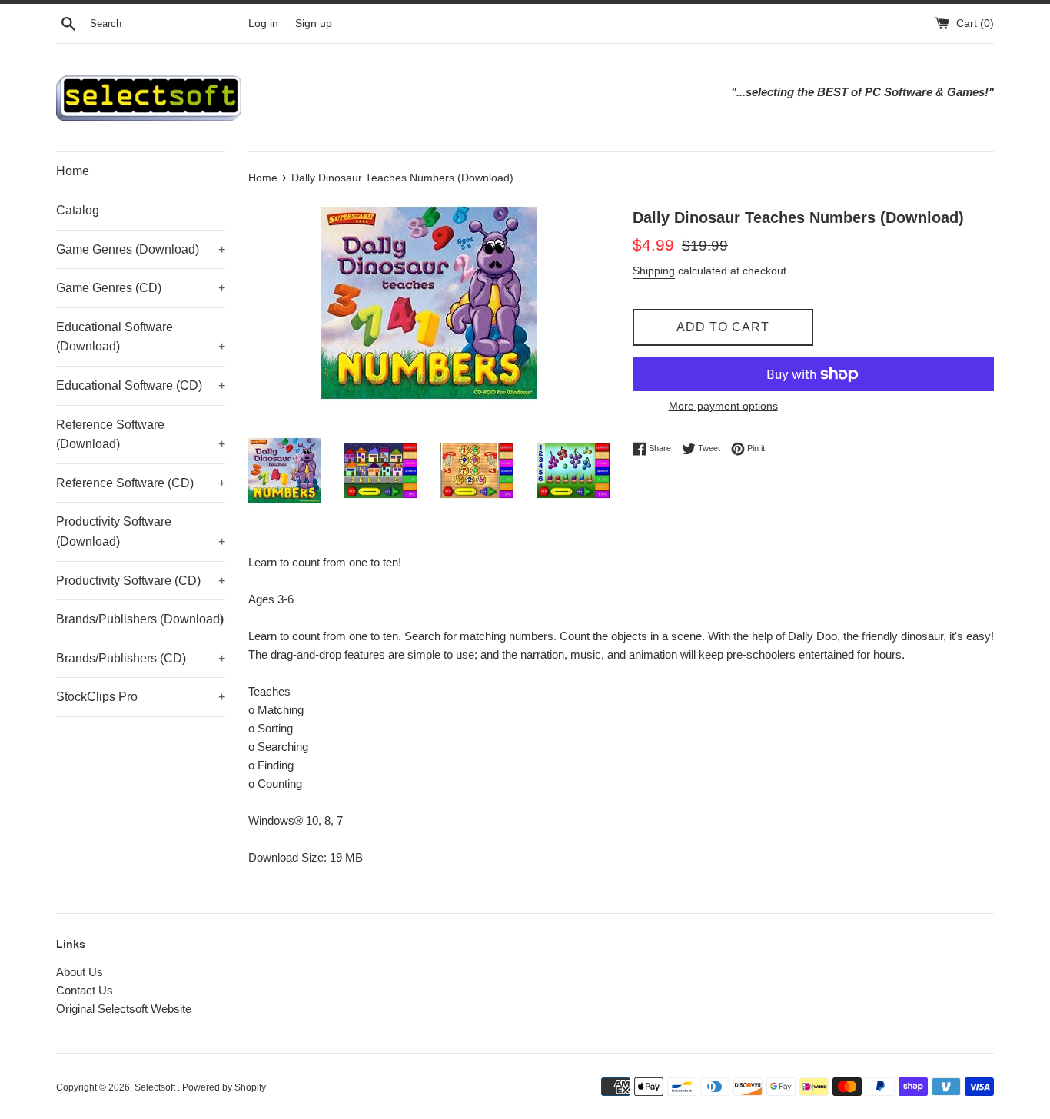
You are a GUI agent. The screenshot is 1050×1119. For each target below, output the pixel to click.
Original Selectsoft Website (123, 1008)
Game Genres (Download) (140, 249)
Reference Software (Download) (140, 434)
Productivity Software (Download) (140, 531)
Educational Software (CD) (140, 385)
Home (72, 171)
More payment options (723, 406)
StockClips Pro (140, 696)
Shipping (654, 270)
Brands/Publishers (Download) (140, 619)
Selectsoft (156, 1087)
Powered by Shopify (224, 1087)
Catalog (77, 210)
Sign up (313, 23)
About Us (79, 971)
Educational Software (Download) (140, 337)
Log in (263, 23)
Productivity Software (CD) (140, 580)
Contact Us (84, 990)
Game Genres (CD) (140, 287)
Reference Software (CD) (140, 483)
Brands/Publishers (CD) (140, 658)
